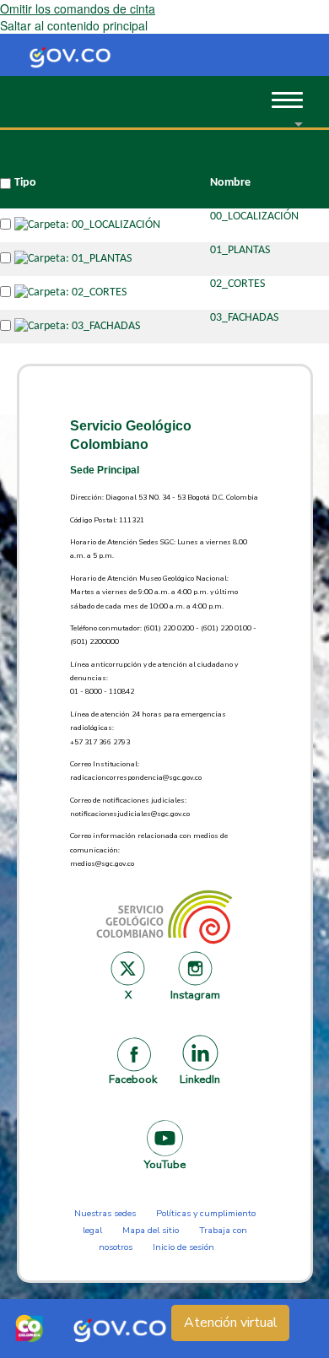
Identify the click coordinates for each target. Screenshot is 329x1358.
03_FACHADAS (244, 317)
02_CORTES (237, 284)
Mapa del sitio (150, 1230)
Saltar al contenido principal (74, 25)
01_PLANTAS (240, 250)
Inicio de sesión (183, 1247)
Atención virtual (231, 1322)
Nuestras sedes (105, 1213)
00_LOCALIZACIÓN (254, 216)
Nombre (230, 182)
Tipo (25, 182)
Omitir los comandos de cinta (77, 8)
